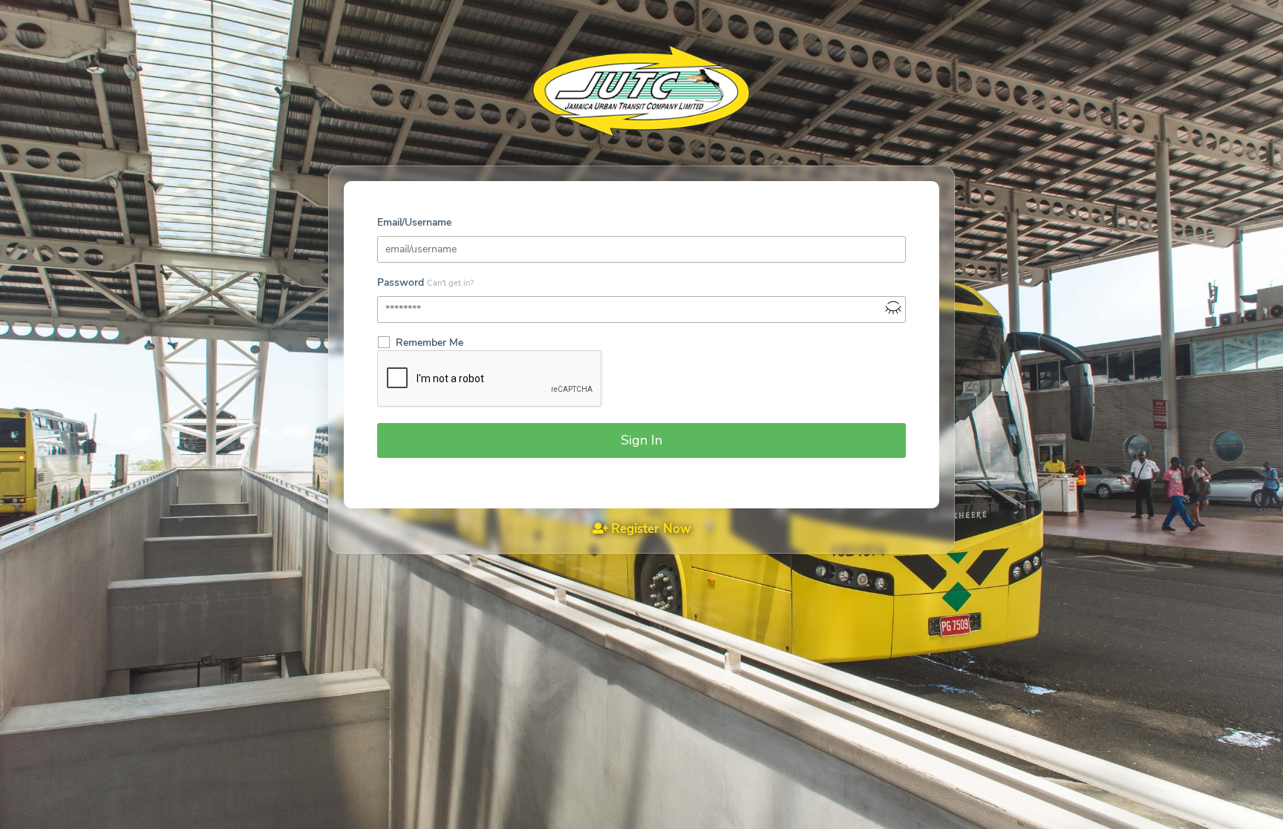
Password (400, 282)
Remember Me (429, 342)
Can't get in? (450, 283)
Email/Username (414, 222)
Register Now (651, 528)
